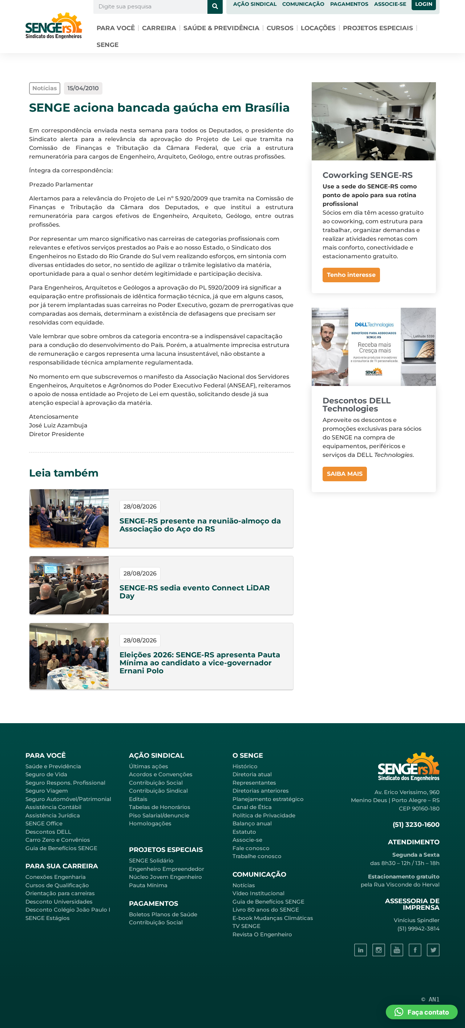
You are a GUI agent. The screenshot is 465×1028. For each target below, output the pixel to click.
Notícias (243, 885)
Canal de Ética (252, 807)
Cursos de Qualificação (57, 885)
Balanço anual (252, 823)
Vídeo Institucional (258, 893)
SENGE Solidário (151, 860)
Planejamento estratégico (268, 799)
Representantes (254, 782)
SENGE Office (43, 823)
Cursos (280, 28)
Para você (116, 28)
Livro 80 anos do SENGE (265, 909)
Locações (318, 28)
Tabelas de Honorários (159, 807)
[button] (422, 1012)
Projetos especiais (378, 28)
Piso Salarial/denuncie (159, 815)
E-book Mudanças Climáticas (272, 918)
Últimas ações (148, 766)
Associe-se (247, 839)
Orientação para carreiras (60, 893)
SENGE (107, 44)
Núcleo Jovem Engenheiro (165, 876)
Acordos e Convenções (161, 774)
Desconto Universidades (59, 901)
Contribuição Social (156, 782)
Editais (138, 799)
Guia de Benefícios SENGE (61, 848)
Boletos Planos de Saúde (163, 914)
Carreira (159, 28)
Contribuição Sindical (158, 790)
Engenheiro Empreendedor (166, 868)
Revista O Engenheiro (262, 934)
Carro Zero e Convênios (57, 839)
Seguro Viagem (46, 790)
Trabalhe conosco (257, 856)
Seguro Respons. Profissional (65, 782)
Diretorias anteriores (260, 790)
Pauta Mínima (148, 885)
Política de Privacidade (263, 815)
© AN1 (430, 999)
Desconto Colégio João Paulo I (67, 909)
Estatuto (244, 831)
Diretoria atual (252, 774)
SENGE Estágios (47, 918)
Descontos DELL (48, 831)
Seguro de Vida (46, 774)
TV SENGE (246, 926)
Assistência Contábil (53, 807)
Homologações (150, 823)
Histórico (245, 766)
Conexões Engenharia (55, 876)
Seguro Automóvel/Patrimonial (68, 799)
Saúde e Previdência (53, 766)
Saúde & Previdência (221, 28)
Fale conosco (251, 848)
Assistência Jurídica (52, 815)
